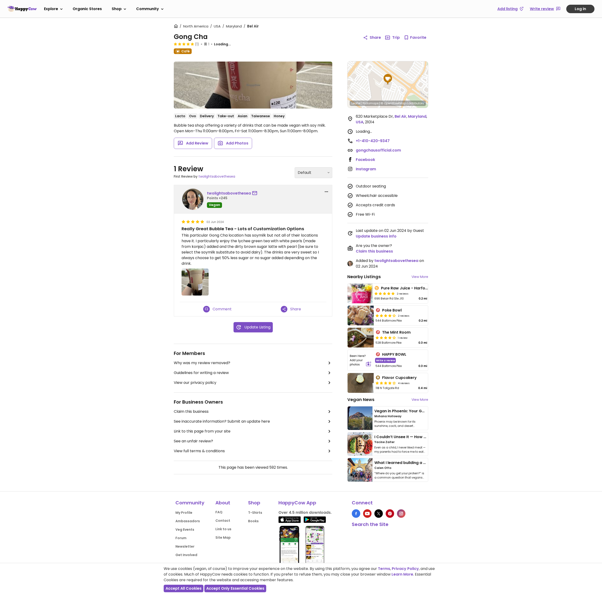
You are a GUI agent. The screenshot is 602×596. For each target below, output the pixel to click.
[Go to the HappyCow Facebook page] (356, 513)
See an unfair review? (193, 441)
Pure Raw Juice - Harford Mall (409, 288)
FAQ (218, 512)
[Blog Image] (360, 418)
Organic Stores (87, 9)
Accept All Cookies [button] (184, 588)
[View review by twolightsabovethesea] (193, 199)
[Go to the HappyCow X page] (378, 513)
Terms (384, 568)
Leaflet (356, 103)
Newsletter (184, 546)
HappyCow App (297, 502)
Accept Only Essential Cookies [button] (235, 588)
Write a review (385, 360)
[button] (388, 79)
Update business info (376, 236)
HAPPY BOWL (394, 354)
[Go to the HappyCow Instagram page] (401, 513)
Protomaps (371, 103)
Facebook (365, 159)
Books (253, 521)
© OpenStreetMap (393, 103)
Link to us (223, 529)
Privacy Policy (405, 568)
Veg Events (184, 529)
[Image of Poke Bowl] (361, 315)
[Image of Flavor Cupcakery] (361, 383)
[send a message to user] (255, 193)
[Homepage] (22, 8)
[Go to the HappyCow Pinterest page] (390, 513)
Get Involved (186, 555)
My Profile (183, 512)
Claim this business (191, 411)
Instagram (366, 169)
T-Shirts (255, 512)
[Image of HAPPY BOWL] (361, 360)
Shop (117, 9)
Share (375, 37)
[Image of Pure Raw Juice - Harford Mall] (360, 293)
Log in (580, 9)
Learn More (402, 574)
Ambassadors (187, 521)
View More (420, 276)
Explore (51, 9)
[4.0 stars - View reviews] (385, 383)
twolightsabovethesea (216, 176)
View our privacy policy (195, 382)
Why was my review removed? (202, 363)
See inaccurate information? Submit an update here (222, 421)
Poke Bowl (392, 310)
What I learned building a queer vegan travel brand (423, 462)
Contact (222, 520)
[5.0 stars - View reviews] (183, 44)
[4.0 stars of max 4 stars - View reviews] (385, 315)
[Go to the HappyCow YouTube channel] (367, 513)
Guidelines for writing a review (201, 372)
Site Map (223, 537)
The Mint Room (396, 332)
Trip (396, 37)
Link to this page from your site (202, 431)
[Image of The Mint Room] (361, 337)
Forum (180, 538)
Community (147, 9)
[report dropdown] (326, 192)
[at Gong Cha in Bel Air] (253, 85)
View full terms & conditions (199, 451)
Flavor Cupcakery (399, 377)
